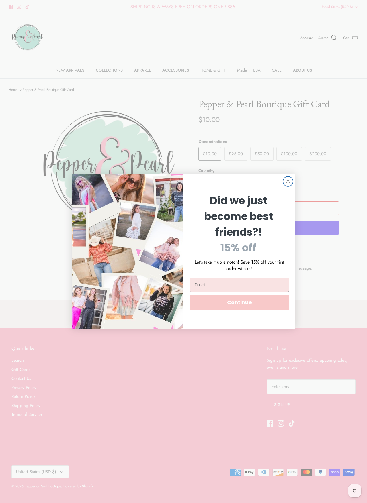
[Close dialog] (288, 181)
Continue (239, 302)
